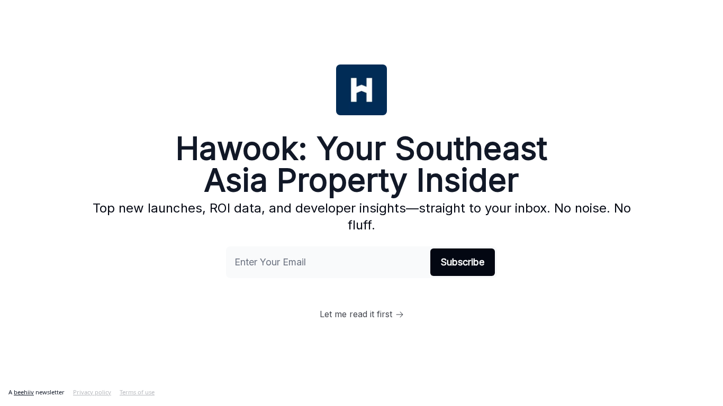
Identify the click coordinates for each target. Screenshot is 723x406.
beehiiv (24, 392)
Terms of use (137, 392)
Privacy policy (92, 392)
